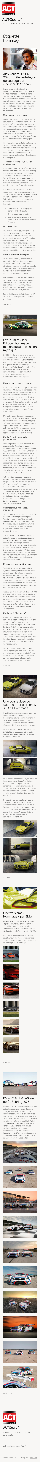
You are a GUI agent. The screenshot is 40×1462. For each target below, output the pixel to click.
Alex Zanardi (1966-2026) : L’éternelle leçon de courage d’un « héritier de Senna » (19, 79)
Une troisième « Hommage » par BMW (17, 914)
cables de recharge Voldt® (14, 1446)
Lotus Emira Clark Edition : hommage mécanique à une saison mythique (20, 345)
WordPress (33, 1458)
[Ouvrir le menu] (3, 27)
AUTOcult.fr (12, 19)
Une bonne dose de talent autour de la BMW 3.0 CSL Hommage (19, 705)
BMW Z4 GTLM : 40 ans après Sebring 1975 (18, 1100)
